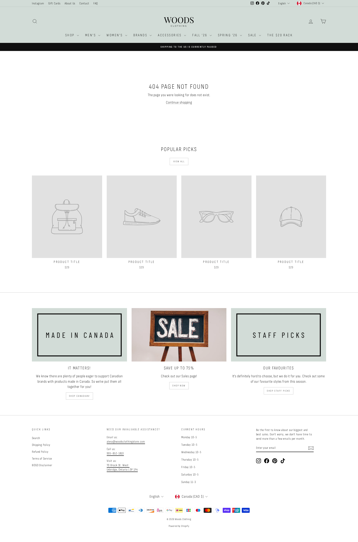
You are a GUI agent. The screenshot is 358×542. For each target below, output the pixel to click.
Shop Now (178, 385)
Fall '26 (200, 35)
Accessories (170, 35)
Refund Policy (40, 452)
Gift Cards (54, 3)
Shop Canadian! (79, 396)
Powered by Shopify (179, 526)
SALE (253, 35)
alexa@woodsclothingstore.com (126, 442)
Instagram (38, 3)
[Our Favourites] (278, 335)
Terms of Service (42, 459)
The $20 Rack (280, 35)
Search (36, 438)
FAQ (95, 3)
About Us (70, 3)
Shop (70, 35)
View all (179, 161)
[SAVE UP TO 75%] (179, 335)
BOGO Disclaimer (42, 465)
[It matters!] (79, 335)
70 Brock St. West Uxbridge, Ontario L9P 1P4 (122, 467)
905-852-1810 (115, 453)
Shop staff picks (278, 390)
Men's (91, 35)
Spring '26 (228, 35)
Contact (84, 3)
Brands (141, 35)
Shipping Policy (41, 445)
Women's (115, 35)
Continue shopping (179, 102)
